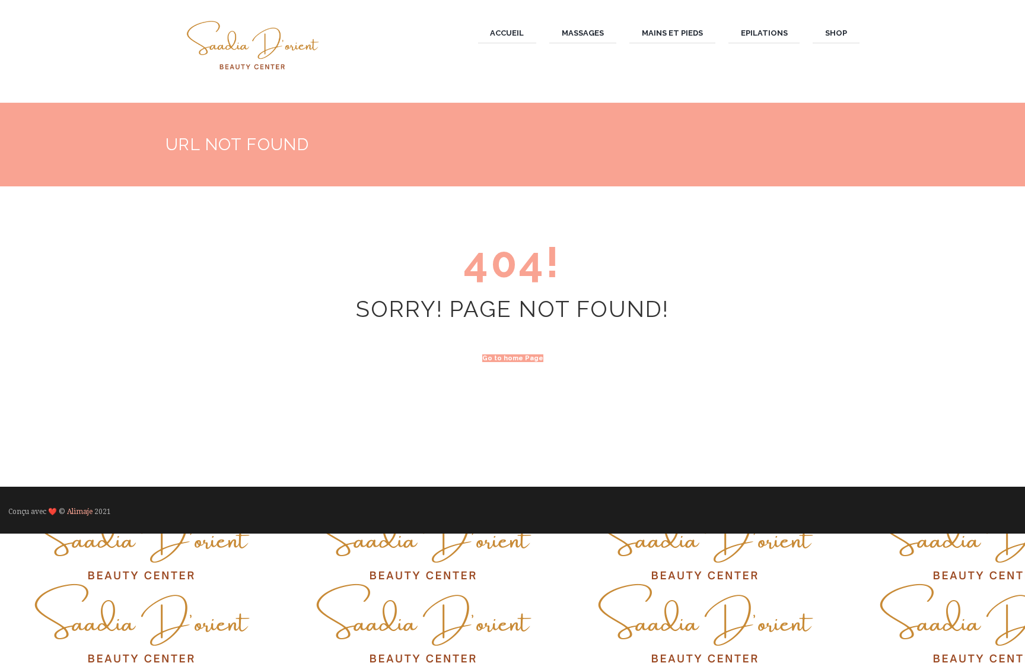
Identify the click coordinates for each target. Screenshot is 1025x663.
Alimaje (80, 511)
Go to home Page (512, 358)
